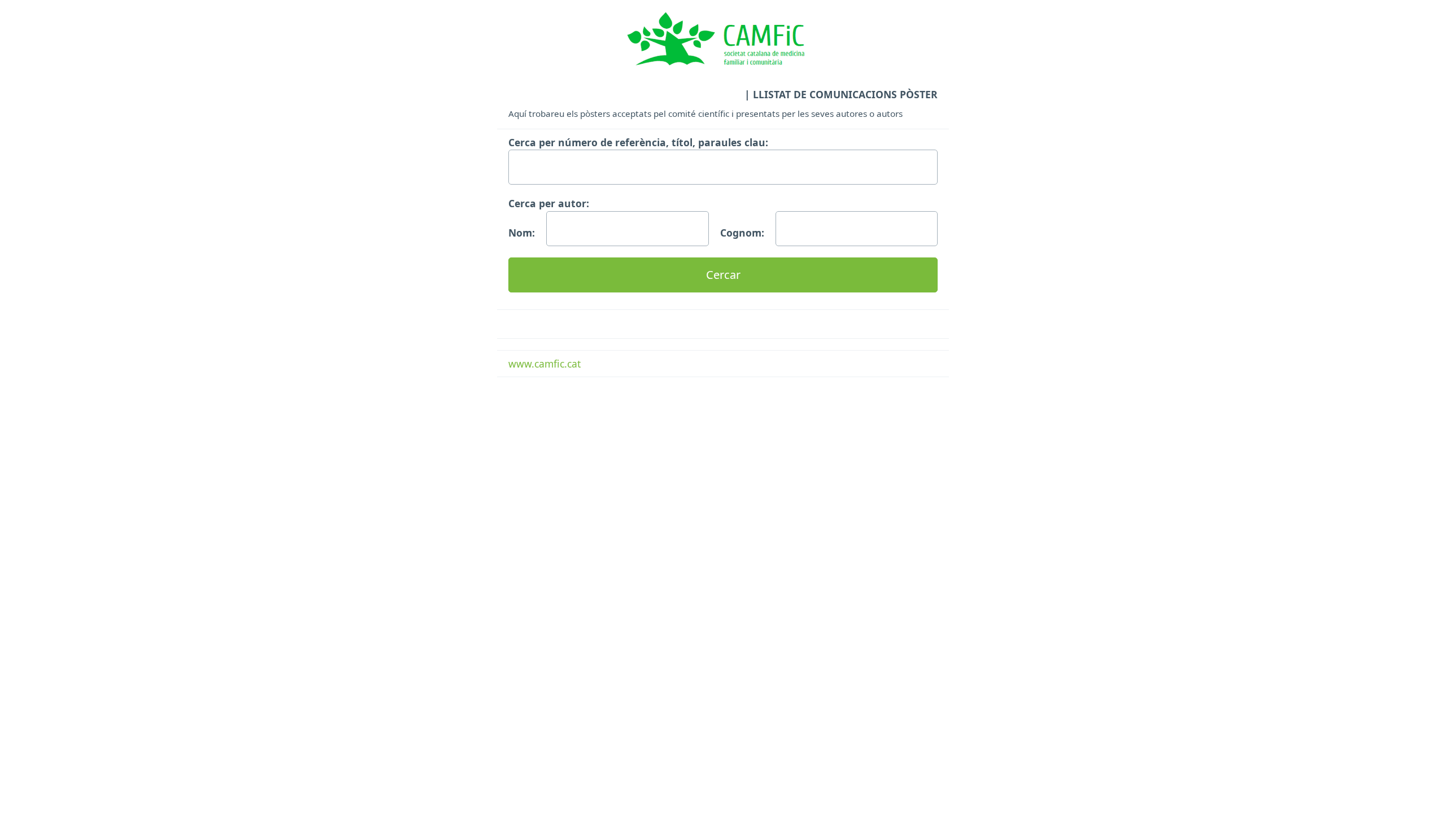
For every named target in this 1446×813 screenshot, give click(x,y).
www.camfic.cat (544, 363)
